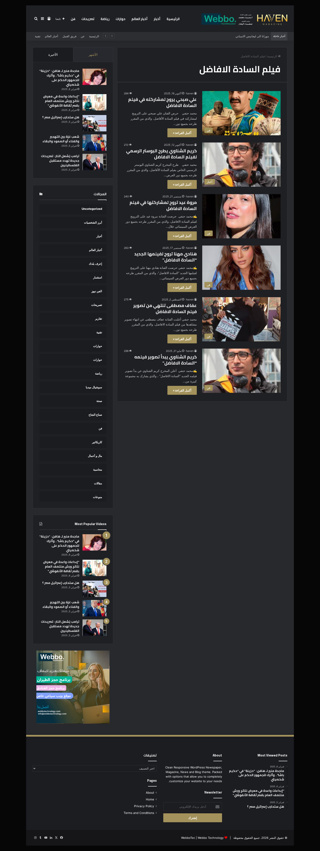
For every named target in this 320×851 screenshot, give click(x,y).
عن (83, 36)
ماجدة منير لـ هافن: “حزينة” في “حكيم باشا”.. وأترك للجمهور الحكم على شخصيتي (59, 77)
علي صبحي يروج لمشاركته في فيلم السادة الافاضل (162, 102)
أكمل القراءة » (182, 133)
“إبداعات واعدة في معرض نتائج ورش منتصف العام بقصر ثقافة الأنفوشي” (61, 100)
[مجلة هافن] (243, 18)
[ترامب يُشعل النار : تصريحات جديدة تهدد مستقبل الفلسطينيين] (94, 162)
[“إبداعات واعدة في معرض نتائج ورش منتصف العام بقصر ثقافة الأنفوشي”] (94, 102)
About (150, 792)
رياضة (105, 19)
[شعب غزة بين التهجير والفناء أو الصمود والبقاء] (94, 142)
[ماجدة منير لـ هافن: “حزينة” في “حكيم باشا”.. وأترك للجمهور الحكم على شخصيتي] (94, 77)
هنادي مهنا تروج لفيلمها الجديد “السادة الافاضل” (165, 257)
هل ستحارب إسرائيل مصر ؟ (60, 117)
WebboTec (188, 837)
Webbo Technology (211, 837)
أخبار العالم (139, 19)
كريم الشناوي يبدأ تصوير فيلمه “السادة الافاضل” (165, 360)
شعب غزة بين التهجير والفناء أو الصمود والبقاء (60, 139)
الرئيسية (173, 19)
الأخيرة (53, 55)
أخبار (157, 19)
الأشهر (93, 55)
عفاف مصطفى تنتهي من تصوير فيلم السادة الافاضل (165, 308)
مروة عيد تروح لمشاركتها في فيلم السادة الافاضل (163, 205)
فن (73, 19)
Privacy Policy (144, 806)
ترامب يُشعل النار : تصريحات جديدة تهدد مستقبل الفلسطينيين (60, 160)
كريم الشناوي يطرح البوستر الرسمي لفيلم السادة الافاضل (161, 154)
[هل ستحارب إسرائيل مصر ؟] (94, 123)
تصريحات (87, 19)
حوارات (120, 19)
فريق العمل (69, 36)
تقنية (37, 36)
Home (150, 799)
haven (190, 93)
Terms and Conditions (139, 813)
